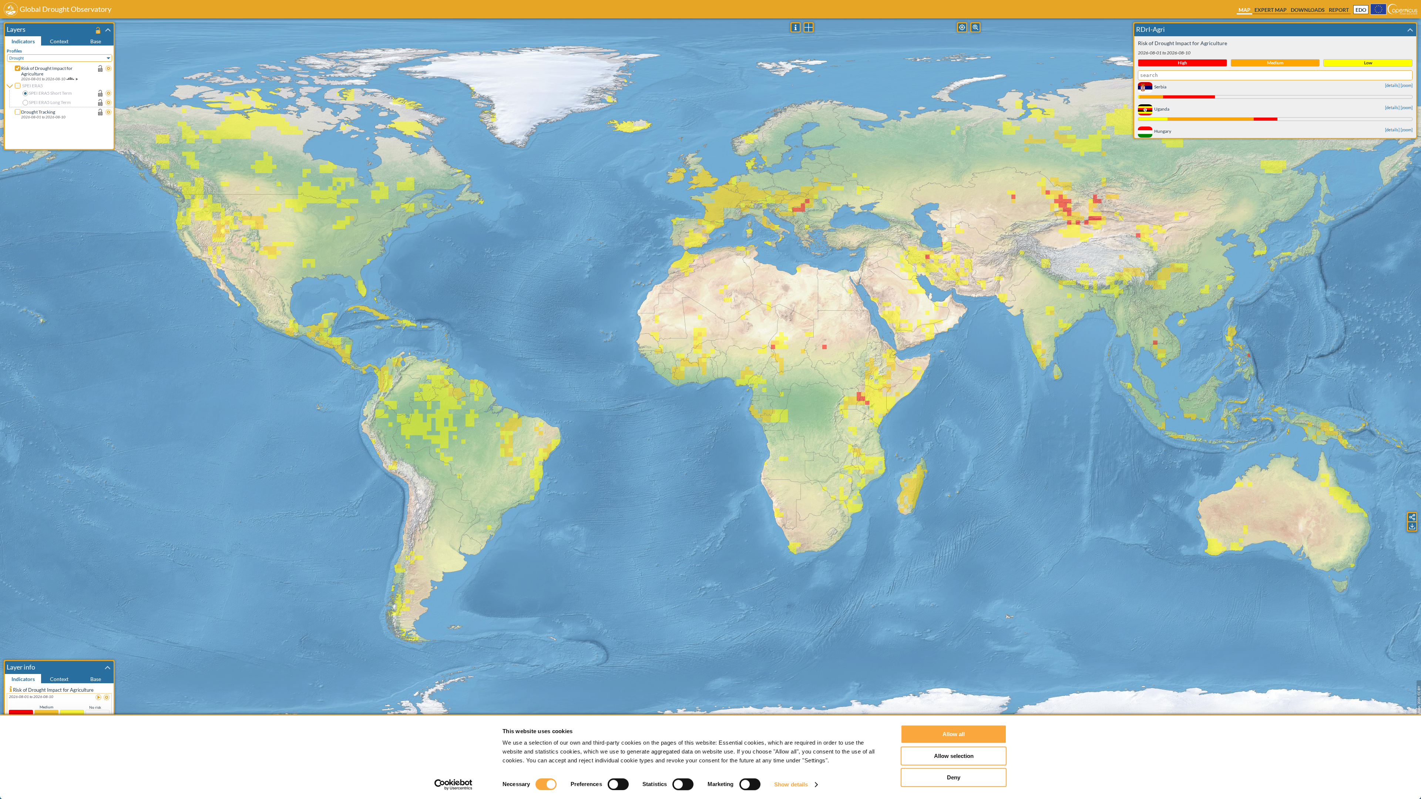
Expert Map (1270, 10)
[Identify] (796, 27)
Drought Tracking (38, 112)
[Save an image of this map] (1412, 526)
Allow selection (954, 756)
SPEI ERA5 (32, 85)
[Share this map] (1412, 517)
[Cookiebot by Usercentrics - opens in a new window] (453, 784)
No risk (95, 707)
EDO (1361, 10)
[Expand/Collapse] (108, 30)
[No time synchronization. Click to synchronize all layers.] (98, 30)
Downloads (1308, 10)
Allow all (954, 734)
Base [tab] (95, 41)
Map (1244, 10)
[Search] (975, 27)
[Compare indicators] (808, 27)
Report (1339, 10)
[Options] (108, 68)
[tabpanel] (60, 97)
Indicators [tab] (23, 41)
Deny (953, 777)
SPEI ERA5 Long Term (50, 102)
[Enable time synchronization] (100, 68)
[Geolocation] (962, 27)
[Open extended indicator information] (11, 689)
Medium (46, 707)
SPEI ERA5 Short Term (50, 93)
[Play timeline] (99, 697)
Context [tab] (59, 41)
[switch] (618, 784)
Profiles (14, 51)
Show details (791, 784)
